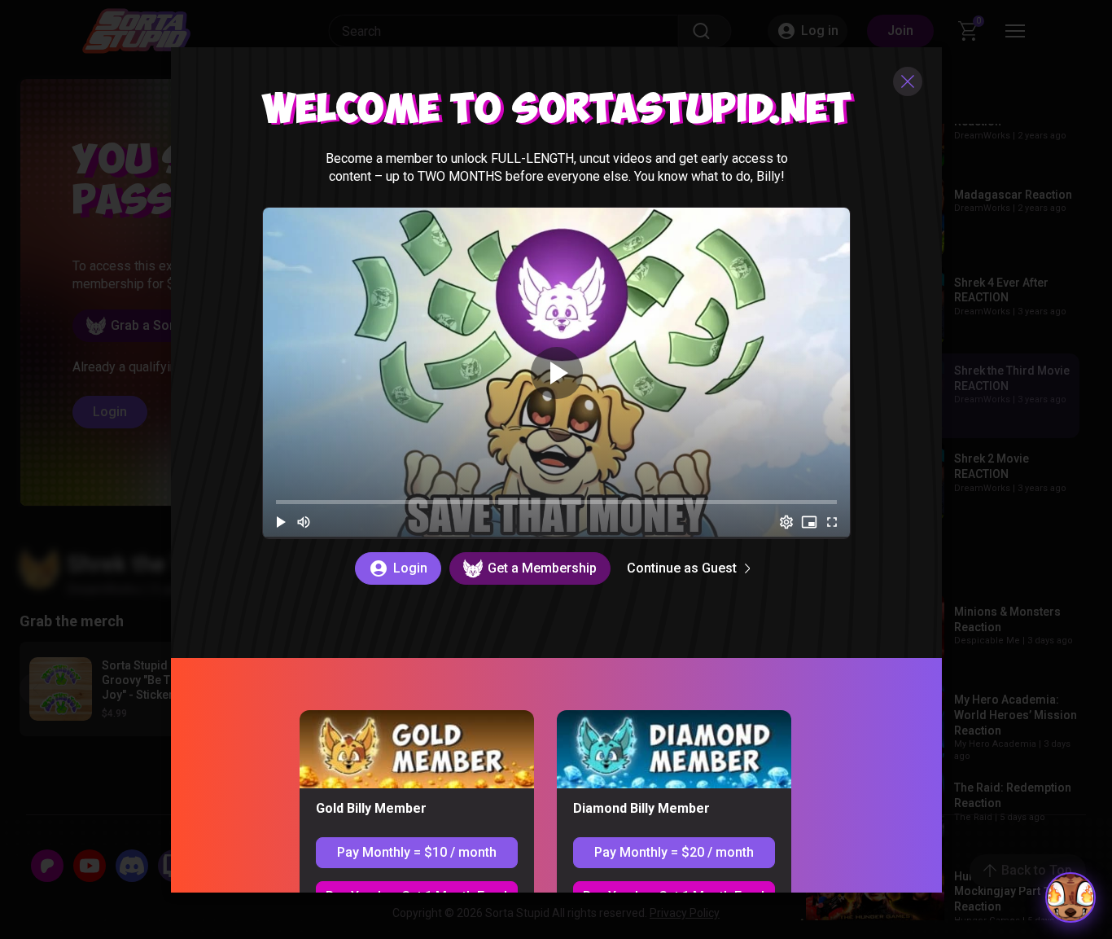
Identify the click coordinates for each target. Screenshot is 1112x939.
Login (409, 567)
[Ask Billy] (1070, 897)
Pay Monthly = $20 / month (673, 851)
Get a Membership (541, 567)
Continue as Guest (681, 567)
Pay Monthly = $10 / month (416, 851)
